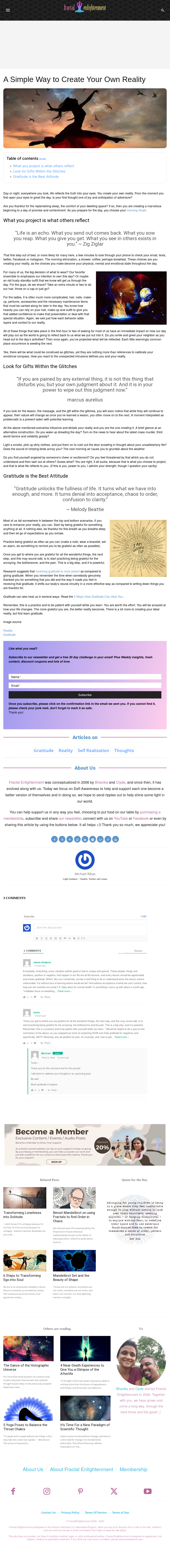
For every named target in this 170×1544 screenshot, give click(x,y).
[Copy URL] (108, 839)
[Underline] (46, 938)
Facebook (141, 818)
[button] (163, 10)
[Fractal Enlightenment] (85, 7)
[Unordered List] (60, 938)
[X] (62, 839)
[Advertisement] (85, 45)
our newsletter (70, 818)
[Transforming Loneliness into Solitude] (24, 1198)
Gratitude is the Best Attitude (36, 177)
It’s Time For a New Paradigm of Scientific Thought (85, 1427)
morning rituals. (137, 210)
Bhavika (101, 782)
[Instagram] (47, 1491)
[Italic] (41, 938)
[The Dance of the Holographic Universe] (28, 1348)
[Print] (115, 839)
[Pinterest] (69, 839)
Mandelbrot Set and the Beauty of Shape (71, 1278)
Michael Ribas (85, 874)
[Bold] (37, 938)
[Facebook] (54, 839)
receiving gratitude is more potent (58, 571)
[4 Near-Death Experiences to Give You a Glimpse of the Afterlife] (85, 1348)
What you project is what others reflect (43, 166)
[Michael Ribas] (85, 860)
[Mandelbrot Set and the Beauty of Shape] (74, 1260)
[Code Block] (69, 938)
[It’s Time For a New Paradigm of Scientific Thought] (85, 1408)
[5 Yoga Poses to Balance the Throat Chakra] (28, 1408)
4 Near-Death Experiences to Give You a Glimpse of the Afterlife (82, 1369)
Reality (7, 630)
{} (78, 938)
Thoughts (124, 750)
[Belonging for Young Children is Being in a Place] (134, 1219)
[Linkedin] (85, 839)
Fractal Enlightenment (26, 782)
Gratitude (9, 634)
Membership (133, 1469)
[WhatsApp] (77, 839)
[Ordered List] (55, 938)
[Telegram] (92, 839)
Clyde (120, 782)
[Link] (74, 938)
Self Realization (93, 750)
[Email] (100, 839)
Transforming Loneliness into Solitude (22, 1215)
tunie (52, 1057)
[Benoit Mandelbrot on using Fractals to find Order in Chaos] (74, 1198)
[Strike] (51, 938)
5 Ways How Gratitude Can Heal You (98, 596)
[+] (83, 938)
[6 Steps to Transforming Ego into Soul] (24, 1260)
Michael (46, 1053)
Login (144, 916)
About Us (33, 1469)
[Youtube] (148, 1491)
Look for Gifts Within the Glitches (39, 171)
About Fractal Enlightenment (81, 1469)
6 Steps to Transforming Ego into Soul (22, 1278)
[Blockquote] (65, 938)
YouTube (121, 818)
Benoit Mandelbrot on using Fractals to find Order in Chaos (74, 1217)
